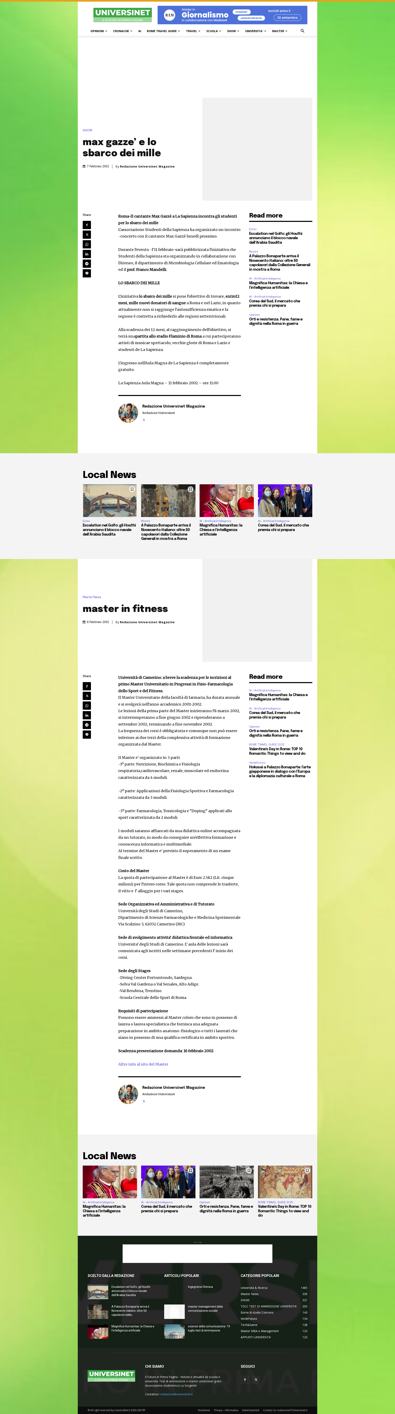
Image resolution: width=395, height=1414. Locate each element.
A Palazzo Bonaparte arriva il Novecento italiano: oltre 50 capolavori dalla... (130, 1310)
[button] (302, 31)
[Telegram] (87, 264)
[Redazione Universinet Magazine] (128, 413)
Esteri (253, 229)
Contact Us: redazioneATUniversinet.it (285, 1410)
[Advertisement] (197, 67)
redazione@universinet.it (176, 1394)
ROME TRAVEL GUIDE (162, 31)
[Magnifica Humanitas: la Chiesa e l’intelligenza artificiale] (227, 500)
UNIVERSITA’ (254, 31)
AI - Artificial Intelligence (265, 278)
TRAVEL (191, 31)
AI (139, 31)
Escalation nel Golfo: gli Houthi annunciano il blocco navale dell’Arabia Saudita (275, 238)
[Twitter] (87, 235)
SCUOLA (212, 31)
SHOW (231, 31)
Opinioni (254, 315)
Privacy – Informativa (226, 1410)
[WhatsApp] (87, 244)
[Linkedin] (87, 254)
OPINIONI (97, 31)
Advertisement (250, 1410)
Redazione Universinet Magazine (147, 166)
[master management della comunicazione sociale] (174, 1312)
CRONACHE (121, 31)
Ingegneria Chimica (200, 1286)
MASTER (278, 31)
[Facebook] (87, 225)
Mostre (253, 251)
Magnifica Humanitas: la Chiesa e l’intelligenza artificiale (221, 530)
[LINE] (87, 273)
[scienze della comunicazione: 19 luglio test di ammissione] (174, 1331)
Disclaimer (204, 1410)
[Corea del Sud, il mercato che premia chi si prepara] (285, 500)
